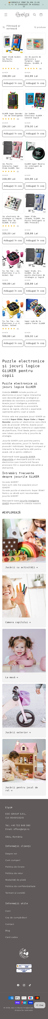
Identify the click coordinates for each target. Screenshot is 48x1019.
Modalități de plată (15, 880)
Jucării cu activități (20, 567)
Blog (7, 930)
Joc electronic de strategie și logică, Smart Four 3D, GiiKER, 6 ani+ (12, 220)
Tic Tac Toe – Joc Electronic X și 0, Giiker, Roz (11, 273)
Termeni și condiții (15, 893)
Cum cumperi (12, 860)
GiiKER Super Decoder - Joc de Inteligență (12, 115)
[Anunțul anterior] (5, 5)
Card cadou (11, 937)
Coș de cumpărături (16, 917)
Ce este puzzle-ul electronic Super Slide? (23, 490)
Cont (8, 911)
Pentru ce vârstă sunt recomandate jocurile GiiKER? (20, 494)
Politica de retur (14, 873)
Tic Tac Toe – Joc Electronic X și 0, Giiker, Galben (11, 323)
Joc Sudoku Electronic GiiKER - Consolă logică (34, 116)
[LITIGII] (24, 970)
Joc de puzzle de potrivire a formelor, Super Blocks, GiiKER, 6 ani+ (33, 61)
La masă (10, 677)
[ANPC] (24, 966)
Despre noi (11, 853)
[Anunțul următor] (43, 5)
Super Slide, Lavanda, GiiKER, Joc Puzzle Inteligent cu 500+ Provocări (35, 220)
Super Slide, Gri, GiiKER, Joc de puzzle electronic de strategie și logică (35, 274)
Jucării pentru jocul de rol (21, 789)
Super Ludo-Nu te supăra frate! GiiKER (35, 322)
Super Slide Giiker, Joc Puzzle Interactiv (11, 59)
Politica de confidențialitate (20, 886)
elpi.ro (14, 1008)
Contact (9, 924)
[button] (6, 14)
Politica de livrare (15, 867)
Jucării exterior (16, 732)
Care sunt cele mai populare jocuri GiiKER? (20, 486)
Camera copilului (16, 622)
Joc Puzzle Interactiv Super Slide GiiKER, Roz (10, 166)
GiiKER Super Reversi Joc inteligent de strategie (35, 166)
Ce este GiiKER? (10, 482)
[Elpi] (24, 953)
